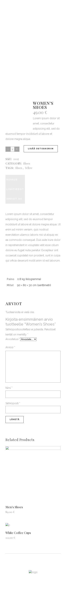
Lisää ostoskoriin (41, 148)
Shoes (26, 163)
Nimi (9, 387)
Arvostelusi (13, 339)
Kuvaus (12, 179)
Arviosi (10, 347)
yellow (28, 168)
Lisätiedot (15, 189)
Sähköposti (13, 403)
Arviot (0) (14, 199)
